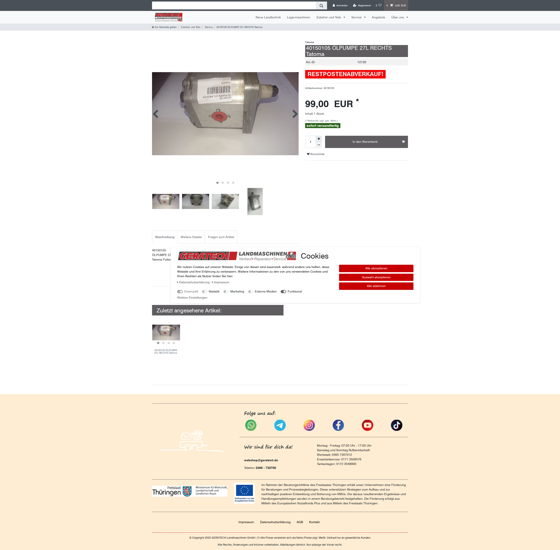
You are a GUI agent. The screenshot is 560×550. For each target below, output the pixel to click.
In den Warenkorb (365, 141)
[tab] (165, 237)
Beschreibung (164, 237)
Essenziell (191, 291)
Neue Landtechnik (268, 17)
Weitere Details (191, 237)
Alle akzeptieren (376, 268)
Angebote (378, 17)
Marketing (237, 291)
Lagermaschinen (298, 17)
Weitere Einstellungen (192, 297)
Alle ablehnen (376, 286)
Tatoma (208, 27)
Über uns (398, 17)
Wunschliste (317, 154)
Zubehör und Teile (329, 17)
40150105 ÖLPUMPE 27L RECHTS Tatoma (165, 351)
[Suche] (321, 5)
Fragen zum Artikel (221, 237)
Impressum (246, 522)
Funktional (295, 291)
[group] (166, 332)
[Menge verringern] (319, 145)
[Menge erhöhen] (319, 139)
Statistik (214, 291)
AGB (300, 522)
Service (356, 17)
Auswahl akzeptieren (376, 277)
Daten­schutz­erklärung (275, 522)
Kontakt (314, 522)
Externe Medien (266, 291)
